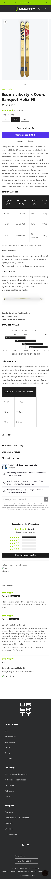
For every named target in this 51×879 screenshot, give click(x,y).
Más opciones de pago (25, 141)
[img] (7, 592)
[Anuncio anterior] (4, 2)
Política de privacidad (40, 871)
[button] (5, 9)
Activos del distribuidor (15, 780)
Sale (10, 89)
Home (4, 89)
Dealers (8, 758)
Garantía (9, 823)
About (8, 747)
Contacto (9, 812)
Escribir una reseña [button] (25, 555)
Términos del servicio (27, 875)
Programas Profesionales (16, 774)
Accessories (10, 736)
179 (24, 119)
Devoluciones (11, 834)
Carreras (9, 796)
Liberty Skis (22, 868)
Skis (6, 731)
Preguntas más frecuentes (17, 818)
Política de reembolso (20, 871)
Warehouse (10, 742)
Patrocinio (9, 791)
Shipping (9, 829)
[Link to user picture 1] (8, 681)
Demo (7, 753)
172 (15, 119)
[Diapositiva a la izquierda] (20, 84)
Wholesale (9, 785)
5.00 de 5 (32, 529)
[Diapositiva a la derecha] (31, 84)
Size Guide (7, 434)
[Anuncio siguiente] (46, 2)
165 (7, 120)
